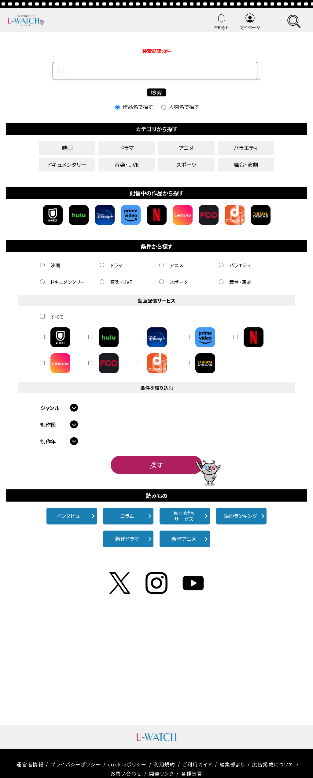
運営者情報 (30, 764)
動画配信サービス (183, 516)
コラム (127, 516)
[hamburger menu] (294, 20)
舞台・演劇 (246, 164)
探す (156, 465)
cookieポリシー (127, 764)
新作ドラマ (127, 538)
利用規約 (164, 764)
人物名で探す (184, 106)
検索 (156, 92)
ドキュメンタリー (67, 164)
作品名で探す (138, 106)
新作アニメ (183, 538)
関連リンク (161, 773)
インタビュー (71, 516)
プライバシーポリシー (76, 764)
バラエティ (246, 148)
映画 (67, 148)
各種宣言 (191, 773)
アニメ (186, 148)
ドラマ (127, 148)
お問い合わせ (126, 773)
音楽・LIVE (126, 164)
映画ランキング (240, 516)
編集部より (232, 764)
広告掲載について (273, 764)
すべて (57, 316)
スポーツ (186, 164)
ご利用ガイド (197, 764)
